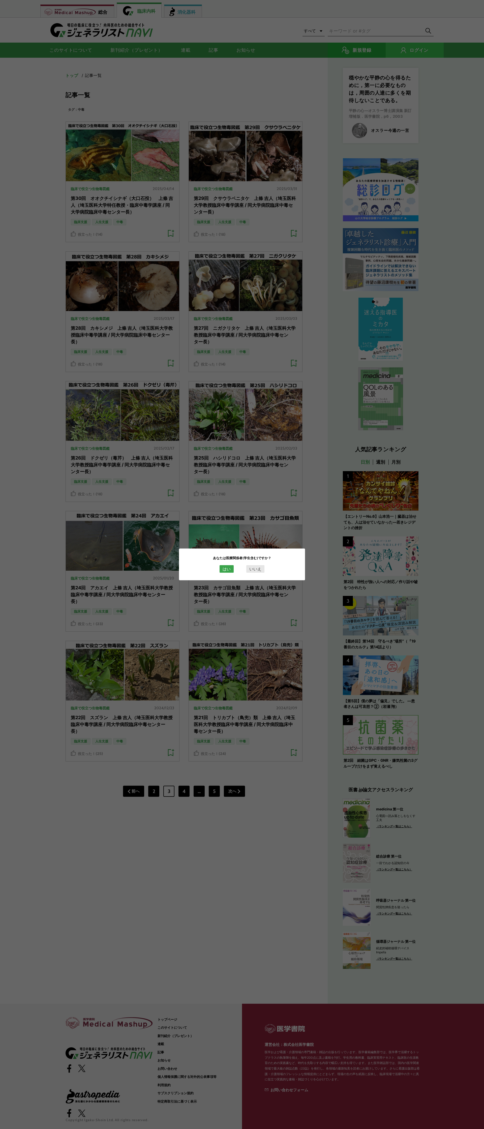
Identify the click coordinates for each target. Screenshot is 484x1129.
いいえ (255, 568)
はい (227, 568)
